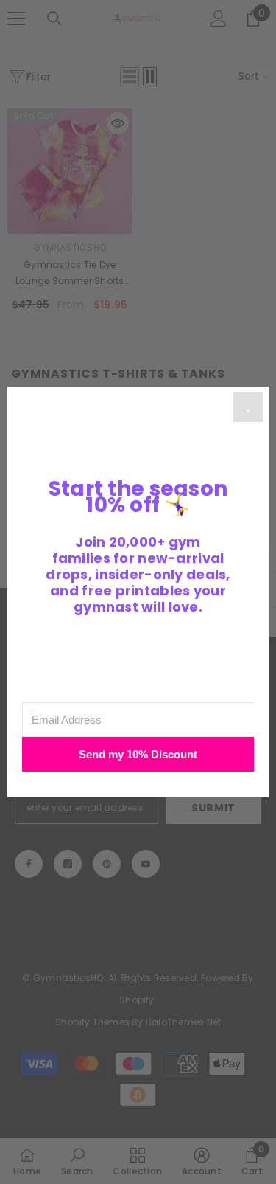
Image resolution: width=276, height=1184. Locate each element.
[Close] (248, 407)
